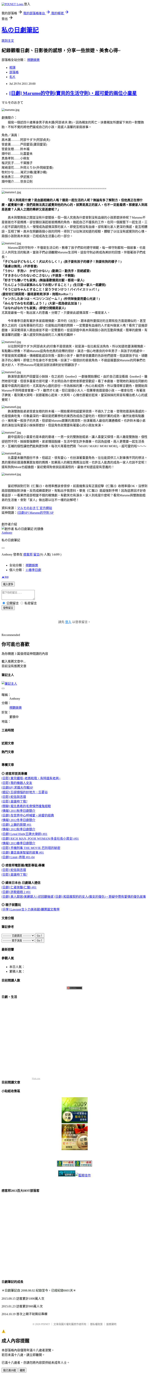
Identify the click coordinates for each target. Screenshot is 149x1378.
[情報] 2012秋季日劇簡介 (18, 829)
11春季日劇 (33, 570)
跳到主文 (8, 40)
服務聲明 (111, 1324)
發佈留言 (8, 607)
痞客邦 (28, 554)
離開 (22, 1370)
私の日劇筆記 (20, 30)
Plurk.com (36, 1078)
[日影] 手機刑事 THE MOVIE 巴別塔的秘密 (31, 848)
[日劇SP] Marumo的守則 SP (35, 512)
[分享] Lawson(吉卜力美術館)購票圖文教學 (31, 909)
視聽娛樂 (33, 60)
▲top (5, 576)
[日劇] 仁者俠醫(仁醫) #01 (19, 887)
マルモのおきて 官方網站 (34, 508)
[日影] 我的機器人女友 (17, 783)
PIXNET (45, 1324)
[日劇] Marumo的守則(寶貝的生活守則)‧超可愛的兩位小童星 (73, 93)
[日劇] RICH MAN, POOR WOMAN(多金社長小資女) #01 (40, 838)
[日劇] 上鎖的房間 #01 (16, 824)
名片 (12, 77)
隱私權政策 (96, 1324)
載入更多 (8, 584)
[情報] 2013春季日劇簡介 (18, 843)
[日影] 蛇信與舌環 (14, 796)
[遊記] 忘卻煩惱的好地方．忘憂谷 (25, 792)
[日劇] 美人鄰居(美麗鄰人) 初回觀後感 (28, 896)
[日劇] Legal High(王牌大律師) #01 (24, 834)
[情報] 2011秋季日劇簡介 (18, 810)
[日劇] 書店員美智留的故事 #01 (23, 852)
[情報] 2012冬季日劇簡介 (18, 820)
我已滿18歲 (9, 1370)
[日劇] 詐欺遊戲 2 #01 (16, 892)
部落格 (14, 72)
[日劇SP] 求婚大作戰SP (17, 787)
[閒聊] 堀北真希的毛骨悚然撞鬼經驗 (26, 806)
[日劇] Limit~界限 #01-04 (18, 857)
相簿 (12, 67)
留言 (36, 554)
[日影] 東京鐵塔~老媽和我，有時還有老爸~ (31, 778)
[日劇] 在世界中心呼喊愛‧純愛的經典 (28, 815)
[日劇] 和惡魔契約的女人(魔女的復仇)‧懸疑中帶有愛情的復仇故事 (100, 896)
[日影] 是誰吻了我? (14, 801)
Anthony (7, 532)
